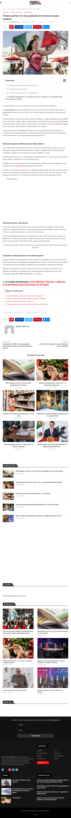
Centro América (58, 756)
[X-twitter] (6, 769)
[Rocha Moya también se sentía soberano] (18, 677)
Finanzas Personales (32, 312)
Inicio (4, 9)
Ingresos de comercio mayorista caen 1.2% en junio (33, 493)
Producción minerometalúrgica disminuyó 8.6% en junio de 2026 (37, 505)
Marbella (39, 756)
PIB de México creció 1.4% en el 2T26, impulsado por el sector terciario (39, 471)
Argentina (40, 750)
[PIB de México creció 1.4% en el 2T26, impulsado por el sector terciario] (19, 369)
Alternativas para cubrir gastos (18, 89)
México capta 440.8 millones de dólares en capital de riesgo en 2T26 (38, 516)
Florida (56, 758)
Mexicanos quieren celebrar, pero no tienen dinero (23, 85)
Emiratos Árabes (42, 753)
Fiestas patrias (18, 312)
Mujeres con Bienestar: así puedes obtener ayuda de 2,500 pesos (26, 298)
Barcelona (57, 753)
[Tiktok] (16, 769)
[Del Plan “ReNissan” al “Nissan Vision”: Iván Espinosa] (52, 677)
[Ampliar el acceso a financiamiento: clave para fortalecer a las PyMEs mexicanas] (52, 648)
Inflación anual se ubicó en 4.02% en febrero (19, 301)
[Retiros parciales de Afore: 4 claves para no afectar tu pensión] (19, 431)
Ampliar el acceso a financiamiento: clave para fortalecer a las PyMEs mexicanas (51, 661)
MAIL (47, 762)
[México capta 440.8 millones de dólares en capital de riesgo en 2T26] (8, 518)
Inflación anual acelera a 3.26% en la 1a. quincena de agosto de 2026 (39, 482)
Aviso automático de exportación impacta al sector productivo (24, 296)
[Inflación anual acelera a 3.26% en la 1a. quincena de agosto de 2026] (52, 369)
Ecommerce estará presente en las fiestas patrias (23, 93)
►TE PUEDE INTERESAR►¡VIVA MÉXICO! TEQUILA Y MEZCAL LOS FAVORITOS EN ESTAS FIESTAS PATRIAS (33, 98)
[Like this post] (12, 27)
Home (35, 814)
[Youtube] (9, 769)
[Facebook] (2, 769)
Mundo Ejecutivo (14, 22)
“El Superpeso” (16, 797)
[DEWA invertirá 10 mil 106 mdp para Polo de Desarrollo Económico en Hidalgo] (52, 431)
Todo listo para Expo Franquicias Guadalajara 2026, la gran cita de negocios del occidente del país (18, 632)
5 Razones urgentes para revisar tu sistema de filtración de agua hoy (27, 304)
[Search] (70, 3)
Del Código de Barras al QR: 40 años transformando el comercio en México (22, 790)
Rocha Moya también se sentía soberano (15, 690)
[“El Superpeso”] (6, 800)
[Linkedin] (13, 769)
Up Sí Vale (43, 312)
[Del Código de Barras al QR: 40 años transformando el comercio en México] (6, 791)
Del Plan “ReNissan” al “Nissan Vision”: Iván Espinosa (50, 691)
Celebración (7, 312)
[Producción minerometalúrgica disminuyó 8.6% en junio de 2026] (52, 400)
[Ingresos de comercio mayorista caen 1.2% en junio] (19, 400)
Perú (55, 750)
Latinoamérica (41, 758)
